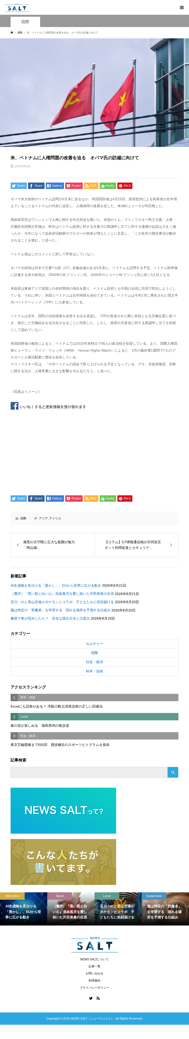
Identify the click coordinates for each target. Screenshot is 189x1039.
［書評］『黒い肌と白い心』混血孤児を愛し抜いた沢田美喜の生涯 (62, 594)
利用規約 (94, 980)
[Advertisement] (95, 451)
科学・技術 (94, 671)
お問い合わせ (94, 973)
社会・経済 (94, 662)
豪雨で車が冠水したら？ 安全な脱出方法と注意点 (50, 618)
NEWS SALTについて (94, 959)
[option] (23, 908)
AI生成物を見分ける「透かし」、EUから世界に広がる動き (56, 585)
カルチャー (94, 644)
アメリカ (55, 518)
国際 (25, 22)
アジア (43, 518)
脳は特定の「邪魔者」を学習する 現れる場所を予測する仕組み (60, 610)
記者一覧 (94, 966)
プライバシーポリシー (94, 987)
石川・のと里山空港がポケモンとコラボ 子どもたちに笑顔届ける (62, 602)
